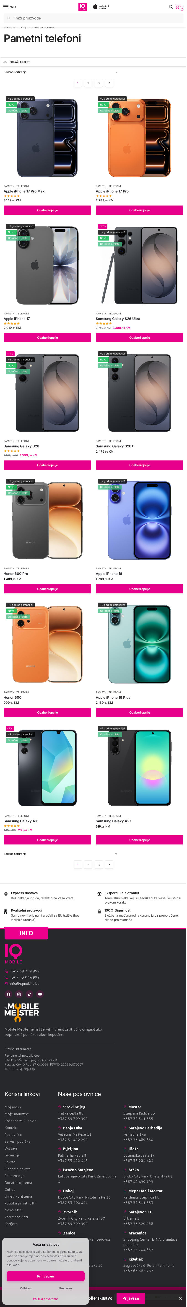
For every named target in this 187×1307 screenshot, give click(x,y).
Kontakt (11, 1128)
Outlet (10, 1189)
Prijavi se (130, 1298)
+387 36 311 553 (138, 1202)
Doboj (68, 1190)
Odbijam (25, 1288)
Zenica (69, 1233)
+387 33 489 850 (138, 1139)
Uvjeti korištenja (18, 1196)
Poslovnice (13, 1134)
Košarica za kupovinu (21, 1121)
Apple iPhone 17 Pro (112, 191)
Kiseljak (136, 1259)
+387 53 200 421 (73, 1202)
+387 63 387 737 (138, 1271)
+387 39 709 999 (23, 1069)
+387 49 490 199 (138, 1181)
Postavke (65, 1288)
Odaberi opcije (47, 210)
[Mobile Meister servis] (93, 1012)
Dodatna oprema (18, 1182)
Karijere (11, 1224)
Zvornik (70, 1212)
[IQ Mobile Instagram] (19, 994)
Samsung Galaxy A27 (113, 821)
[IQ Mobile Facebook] (8, 994)
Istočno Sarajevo (78, 1169)
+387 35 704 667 (138, 1249)
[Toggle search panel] (171, 7)
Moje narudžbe (17, 1114)
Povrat (10, 1162)
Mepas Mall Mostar (146, 1190)
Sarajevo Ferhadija (145, 1128)
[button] (178, 7)
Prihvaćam (45, 1276)
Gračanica (137, 1233)
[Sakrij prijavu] (180, 1298)
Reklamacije (15, 1176)
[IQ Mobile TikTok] (29, 994)
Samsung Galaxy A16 (21, 821)
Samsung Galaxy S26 (21, 446)
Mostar (135, 1106)
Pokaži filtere (20, 62)
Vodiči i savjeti (16, 1217)
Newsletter (14, 1210)
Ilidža (133, 1148)
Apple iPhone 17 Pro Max (24, 191)
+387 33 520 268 (138, 1223)
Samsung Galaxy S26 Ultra (118, 319)
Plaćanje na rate (18, 1169)
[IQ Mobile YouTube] (40, 994)
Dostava (11, 1148)
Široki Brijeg (74, 1106)
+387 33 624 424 (138, 1160)
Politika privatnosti (45, 1299)
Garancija (12, 1155)
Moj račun (13, 1107)
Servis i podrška (17, 1141)
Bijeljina (70, 1148)
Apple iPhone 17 (17, 319)
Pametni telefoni (16, 186)
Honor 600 (12, 697)
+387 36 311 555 (138, 1118)
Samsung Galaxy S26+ (115, 446)
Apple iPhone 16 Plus (113, 697)
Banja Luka (72, 1128)
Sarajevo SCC (140, 1212)
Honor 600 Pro (16, 573)
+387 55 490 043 (73, 1160)
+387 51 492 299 (73, 1139)
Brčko (134, 1169)
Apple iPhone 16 (109, 573)
